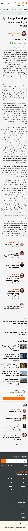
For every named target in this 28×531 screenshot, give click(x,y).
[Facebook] (2, 465)
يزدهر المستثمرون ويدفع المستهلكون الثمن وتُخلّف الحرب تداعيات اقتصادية (12, 294)
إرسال (3, 461)
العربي (13, 13)
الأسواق (20, 9)
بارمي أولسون (15, 274)
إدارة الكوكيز (22, 513)
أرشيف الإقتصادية (21, 506)
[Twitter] (8, 465)
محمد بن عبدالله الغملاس (12, 251)
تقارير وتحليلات (7, 9)
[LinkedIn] (11, 465)
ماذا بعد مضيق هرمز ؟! (12, 244)
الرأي (10, 482)
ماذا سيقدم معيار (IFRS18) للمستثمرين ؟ (11, 255)
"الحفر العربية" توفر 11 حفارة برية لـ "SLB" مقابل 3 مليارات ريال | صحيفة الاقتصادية (10, 373)
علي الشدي (15, 304)
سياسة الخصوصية (21, 509)
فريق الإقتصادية (21, 502)
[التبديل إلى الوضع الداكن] (9, 3)
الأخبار (10, 486)
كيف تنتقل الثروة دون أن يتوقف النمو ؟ (12, 266)
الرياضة (25, 318)
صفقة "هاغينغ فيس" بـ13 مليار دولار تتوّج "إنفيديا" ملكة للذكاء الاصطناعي (12, 279)
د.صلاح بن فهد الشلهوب (14, 33)
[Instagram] (5, 465)
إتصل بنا (23, 517)
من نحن (23, 498)
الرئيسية (26, 9)
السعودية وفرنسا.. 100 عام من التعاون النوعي (11, 307)
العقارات (23, 494)
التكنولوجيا (9, 478)
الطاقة (23, 490)
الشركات (14, 9)
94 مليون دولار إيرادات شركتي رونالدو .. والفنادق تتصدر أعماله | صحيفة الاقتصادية (10, 365)
